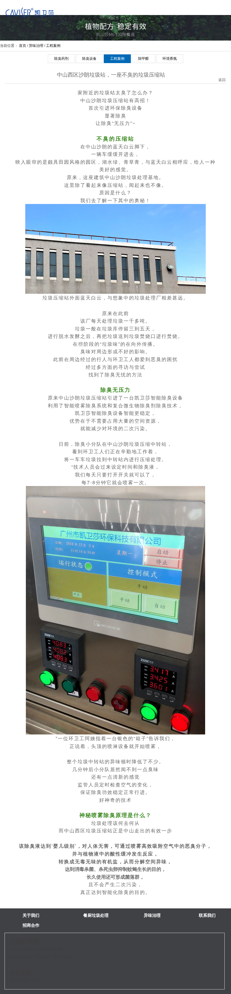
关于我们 (31, 915)
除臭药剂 (61, 58)
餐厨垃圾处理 (96, 915)
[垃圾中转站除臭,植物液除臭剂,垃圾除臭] (29, 13)
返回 (221, 74)
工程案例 (53, 46)
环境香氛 (169, 58)
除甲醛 (143, 58)
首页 (22, 46)
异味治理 (36, 46)
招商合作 (31, 925)
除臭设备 (89, 58)
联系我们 (207, 915)
